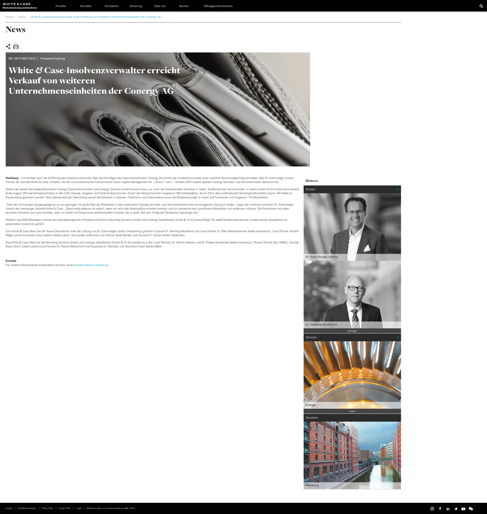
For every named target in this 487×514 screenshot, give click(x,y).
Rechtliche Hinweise (27, 508)
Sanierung (136, 6)
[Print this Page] (16, 46)
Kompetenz (112, 6)
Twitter (455, 509)
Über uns (160, 6)
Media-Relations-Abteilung (91, 265)
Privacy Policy (47, 508)
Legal (78, 508)
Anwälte (60, 6)
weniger (352, 331)
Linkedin (448, 509)
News (22, 17)
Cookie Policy (65, 508)
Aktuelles (86, 6)
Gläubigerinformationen (218, 6)
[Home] (20, 4)
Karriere (184, 6)
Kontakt (9, 508)
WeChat (471, 509)
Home (9, 17)
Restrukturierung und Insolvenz (20, 7)
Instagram (433, 509)
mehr (352, 411)
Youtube (463, 509)
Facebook (440, 509)
